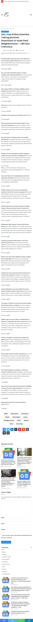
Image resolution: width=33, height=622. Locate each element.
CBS (6, 413)
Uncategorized (6, 574)
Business (4, 554)
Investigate (16, 417)
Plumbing (4, 571)
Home (3, 28)
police (27, 420)
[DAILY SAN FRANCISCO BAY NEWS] (6, 14)
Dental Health (5, 559)
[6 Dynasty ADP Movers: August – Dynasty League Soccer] (5, 614)
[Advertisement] (19, 13)
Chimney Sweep (6, 557)
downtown (15, 413)
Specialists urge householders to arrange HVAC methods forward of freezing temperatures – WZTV (21, 588)
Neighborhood (9, 420)
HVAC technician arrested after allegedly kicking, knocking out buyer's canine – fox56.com (20, 596)
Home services (10, 28)
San (12, 424)
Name (3, 517)
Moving (4, 569)
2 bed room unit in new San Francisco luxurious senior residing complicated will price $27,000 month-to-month (8, 482)
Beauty (4, 552)
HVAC (3, 566)
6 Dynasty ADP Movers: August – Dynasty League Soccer (20, 612)
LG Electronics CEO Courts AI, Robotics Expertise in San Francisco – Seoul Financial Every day (21, 580)
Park (19, 420)
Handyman (5, 561)
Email (3, 523)
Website (3, 529)
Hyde (7, 417)
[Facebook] (4, 429)
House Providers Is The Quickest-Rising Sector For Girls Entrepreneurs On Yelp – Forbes (24, 483)
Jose (25, 417)
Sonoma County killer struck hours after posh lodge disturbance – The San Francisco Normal (8, 462)
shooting (20, 424)
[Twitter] (8, 429)
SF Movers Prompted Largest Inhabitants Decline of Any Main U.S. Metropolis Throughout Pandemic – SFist (20, 604)
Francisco (25, 413)
